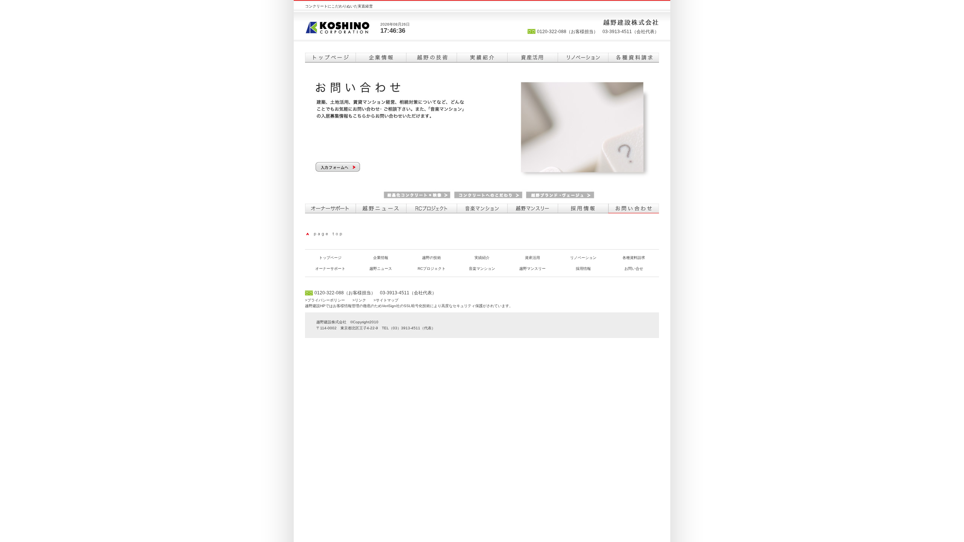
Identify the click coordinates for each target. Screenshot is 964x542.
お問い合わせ (633, 208)
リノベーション (583, 57)
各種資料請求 (633, 57)
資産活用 (532, 57)
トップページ (330, 57)
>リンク (359, 300)
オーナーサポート (330, 208)
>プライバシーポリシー (325, 300)
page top (325, 234)
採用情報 (583, 208)
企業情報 (381, 57)
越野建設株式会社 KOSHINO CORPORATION (342, 26)
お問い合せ (633, 268)
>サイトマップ (386, 300)
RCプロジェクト (431, 208)
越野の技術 (431, 57)
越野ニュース (381, 208)
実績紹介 (482, 57)
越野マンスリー (532, 208)
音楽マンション (482, 208)
